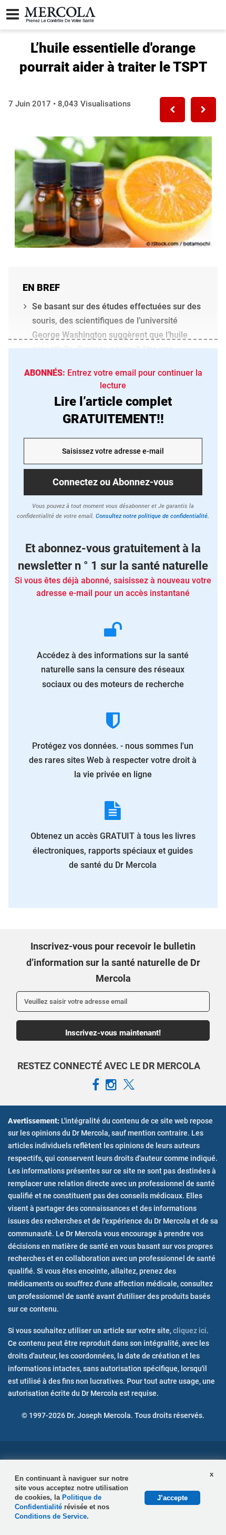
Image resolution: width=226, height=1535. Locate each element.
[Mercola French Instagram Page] (111, 1085)
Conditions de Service (51, 1516)
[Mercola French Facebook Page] (95, 1085)
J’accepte (172, 1498)
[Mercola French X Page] (129, 1085)
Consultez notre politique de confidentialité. (151, 516)
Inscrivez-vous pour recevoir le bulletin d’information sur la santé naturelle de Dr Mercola (113, 962)
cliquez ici (190, 1330)
